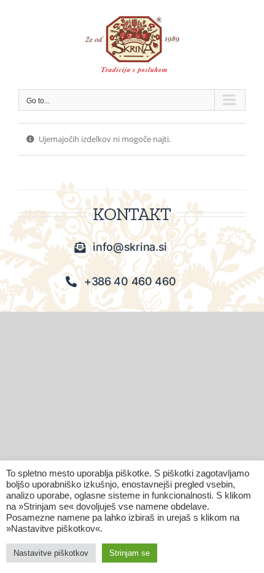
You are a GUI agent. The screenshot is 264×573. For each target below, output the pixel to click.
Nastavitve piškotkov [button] (51, 553)
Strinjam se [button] (129, 553)
